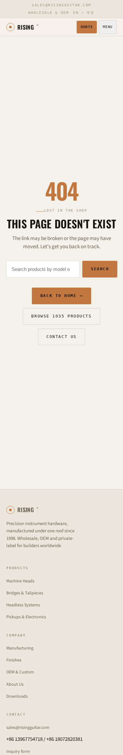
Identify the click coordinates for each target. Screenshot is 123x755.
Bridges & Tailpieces (24, 593)
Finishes (13, 660)
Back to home (61, 295)
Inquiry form (18, 751)
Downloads (17, 696)
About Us (15, 684)
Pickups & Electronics (26, 617)
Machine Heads (20, 581)
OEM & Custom (20, 672)
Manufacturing (19, 648)
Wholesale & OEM (48, 13)
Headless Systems (23, 605)
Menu (108, 27)
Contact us (61, 336)
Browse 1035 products (61, 316)
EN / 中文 (84, 13)
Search (100, 268)
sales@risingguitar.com (61, 5)
